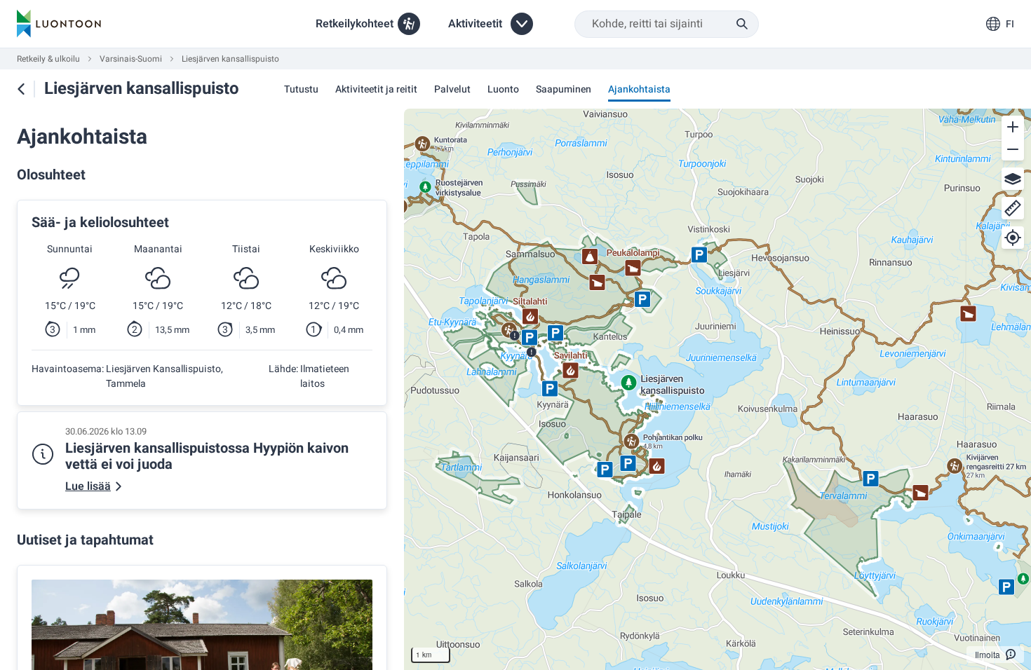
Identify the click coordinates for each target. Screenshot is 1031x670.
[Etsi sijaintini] (1013, 237)
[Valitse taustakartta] (1013, 179)
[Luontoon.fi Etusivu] (59, 24)
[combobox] (666, 24)
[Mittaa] (1013, 208)
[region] (717, 389)
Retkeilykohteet (354, 23)
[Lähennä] (1013, 127)
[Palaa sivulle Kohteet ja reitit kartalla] (21, 89)
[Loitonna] (1013, 149)
